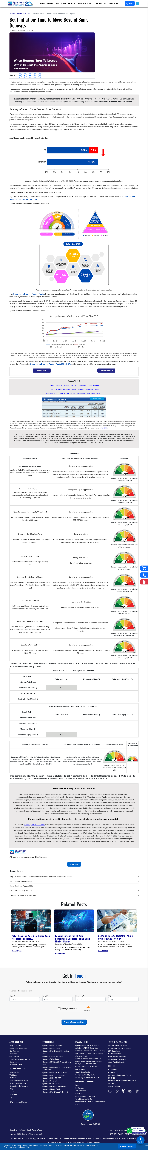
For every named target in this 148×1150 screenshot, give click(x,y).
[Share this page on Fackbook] (25, 75)
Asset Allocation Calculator (119, 1048)
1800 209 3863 (115, 1134)
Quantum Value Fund (50, 1059)
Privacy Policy (25, 1147)
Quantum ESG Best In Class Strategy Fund (57, 1063)
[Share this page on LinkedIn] (35, 75)
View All (74, 864)
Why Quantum (15, 1045)
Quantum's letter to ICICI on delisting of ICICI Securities (87, 1046)
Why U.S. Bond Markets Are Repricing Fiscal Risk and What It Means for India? (40, 876)
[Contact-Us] (144, 575)
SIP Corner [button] (114, 3)
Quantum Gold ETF (50, 1081)
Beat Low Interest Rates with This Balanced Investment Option (74, 389)
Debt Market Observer (18, 1080)
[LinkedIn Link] (130, 1091)
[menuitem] (46, 3)
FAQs (11, 1091)
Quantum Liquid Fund (51, 1089)
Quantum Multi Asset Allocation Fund (55, 1052)
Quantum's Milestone (18, 1048)
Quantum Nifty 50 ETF (51, 1078)
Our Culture (14, 1056)
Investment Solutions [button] (65, 3)
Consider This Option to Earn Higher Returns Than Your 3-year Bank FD (74, 393)
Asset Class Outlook (17, 1083)
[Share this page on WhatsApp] (20, 75)
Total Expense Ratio (83, 1099)
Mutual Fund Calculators (118, 1045)
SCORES (111, 1078)
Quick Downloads (82, 1072)
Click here (103, 428)
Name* (12, 996)
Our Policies (80, 1069)
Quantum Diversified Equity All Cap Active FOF (56, 1068)
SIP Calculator (114, 1051)
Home (12, 13)
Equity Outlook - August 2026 (21, 886)
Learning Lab (14, 1072)
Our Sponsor (14, 1051)
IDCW (77, 1104)
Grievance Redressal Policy (119, 1075)
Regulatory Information (19, 1086)
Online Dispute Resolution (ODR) (122, 1081)
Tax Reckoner (80, 1091)
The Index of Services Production (22, 895)
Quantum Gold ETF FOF (52, 1084)
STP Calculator (114, 1054)
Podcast (12, 1078)
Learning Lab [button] (100, 3)
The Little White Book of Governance (19, 1060)
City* (110, 996)
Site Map (13, 1094)
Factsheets (80, 1088)
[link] (21, 3)
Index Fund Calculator (117, 1059)
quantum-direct (23, 13)
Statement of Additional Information (90, 1102)
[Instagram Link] (137, 1091)
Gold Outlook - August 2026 (20, 891)
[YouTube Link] (123, 1091)
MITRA (111, 1083)
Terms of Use (37, 1130)
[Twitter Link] (117, 1091)
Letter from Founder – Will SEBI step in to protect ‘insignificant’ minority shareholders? (90, 1053)
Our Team (13, 1054)
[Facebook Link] (110, 1091)
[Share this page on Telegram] (40, 75)
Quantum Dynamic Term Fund (54, 1086)
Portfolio (79, 1093)
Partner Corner (85, 3)
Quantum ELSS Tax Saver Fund (54, 1072)
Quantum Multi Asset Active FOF (55, 1092)
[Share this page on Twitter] (30, 75)
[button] (137, 3)
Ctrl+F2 (140, 1142)
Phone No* (79, 996)
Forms (77, 1085)
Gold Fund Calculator (117, 1062)
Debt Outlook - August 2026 (20, 881)
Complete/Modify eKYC (85, 1075)
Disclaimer (14, 1130)
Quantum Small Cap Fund (52, 1056)
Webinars (13, 1075)
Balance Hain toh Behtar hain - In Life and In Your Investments (74, 385)
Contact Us (112, 1070)
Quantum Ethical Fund (51, 1048)
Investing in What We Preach (87, 1078)
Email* (45, 996)
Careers (111, 1072)
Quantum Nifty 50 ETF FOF (53, 1075)
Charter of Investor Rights (86, 1066)
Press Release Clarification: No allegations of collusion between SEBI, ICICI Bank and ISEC (88, 1061)
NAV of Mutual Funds (18, 1102)
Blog (11, 1089)
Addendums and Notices (85, 1096)
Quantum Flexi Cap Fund (52, 1045)
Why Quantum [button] (46, 3)
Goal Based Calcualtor (117, 1056)
